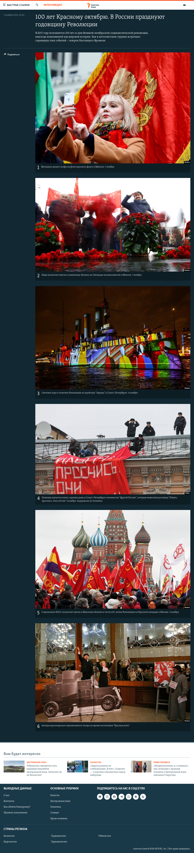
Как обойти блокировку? (17, 807)
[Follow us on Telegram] (121, 797)
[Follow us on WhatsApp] (129, 797)
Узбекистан (104, 836)
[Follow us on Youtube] (100, 797)
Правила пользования (15, 813)
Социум (54, 813)
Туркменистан (59, 842)
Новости (54, 795)
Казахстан (95, 762)
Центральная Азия (36, 762)
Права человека (162, 762)
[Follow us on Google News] (136, 797)
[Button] (12, 55)
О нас (7, 795)
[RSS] (143, 797)
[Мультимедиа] (184, 5)
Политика (55, 807)
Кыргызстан (10, 842)
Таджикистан (58, 836)
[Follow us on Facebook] (114, 797)
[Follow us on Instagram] (107, 797)
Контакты (9, 801)
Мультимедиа (53, 5)
